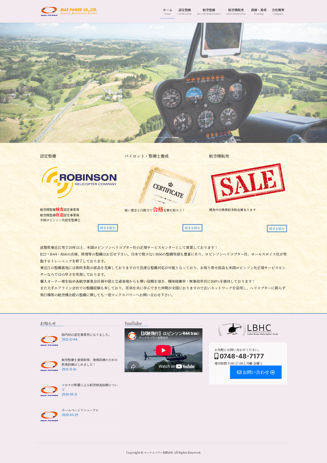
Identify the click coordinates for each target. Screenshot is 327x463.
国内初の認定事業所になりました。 (86, 334)
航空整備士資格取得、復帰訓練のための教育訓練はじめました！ (90, 362)
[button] (24, 83)
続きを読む (108, 227)
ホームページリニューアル (80, 410)
